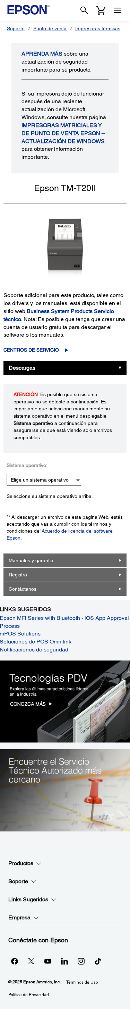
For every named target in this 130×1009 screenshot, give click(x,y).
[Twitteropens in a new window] (31, 961)
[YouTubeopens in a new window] (48, 961)
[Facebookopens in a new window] (14, 961)
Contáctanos (22, 589)
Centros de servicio (31, 350)
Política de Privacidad (28, 994)
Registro (18, 574)
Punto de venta (50, 28)
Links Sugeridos (28, 899)
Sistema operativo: (27, 465)
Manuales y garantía (31, 560)
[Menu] (117, 10)
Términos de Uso (82, 982)
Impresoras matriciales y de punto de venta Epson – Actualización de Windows (63, 133)
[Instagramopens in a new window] (81, 961)
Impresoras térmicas (97, 28)
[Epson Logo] (28, 10)
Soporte (16, 28)
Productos (20, 863)
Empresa (19, 917)
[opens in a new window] (98, 961)
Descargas (22, 367)
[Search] (84, 10)
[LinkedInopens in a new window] (64, 961)
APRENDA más (41, 53)
